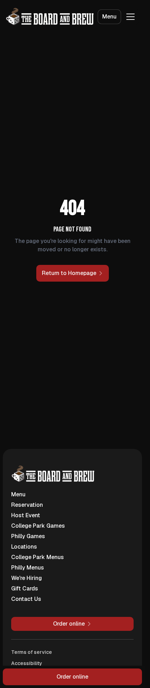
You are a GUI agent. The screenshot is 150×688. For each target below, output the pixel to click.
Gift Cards (24, 588)
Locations (24, 546)
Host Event (25, 515)
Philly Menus (27, 567)
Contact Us (26, 599)
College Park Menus (37, 557)
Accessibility (26, 663)
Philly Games (28, 536)
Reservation (27, 505)
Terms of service (31, 652)
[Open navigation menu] (130, 17)
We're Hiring (26, 578)
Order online (72, 676)
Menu (109, 16)
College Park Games (38, 525)
